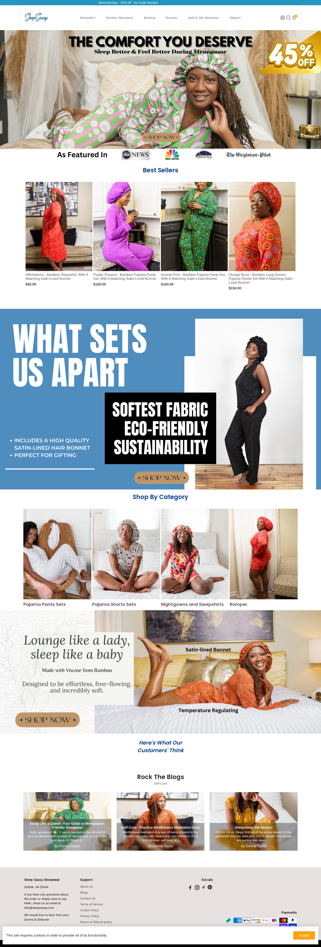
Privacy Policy (89, 916)
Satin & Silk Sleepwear (203, 17)
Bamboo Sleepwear (119, 17)
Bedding (149, 17)
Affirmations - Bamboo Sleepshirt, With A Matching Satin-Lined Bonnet (57, 276)
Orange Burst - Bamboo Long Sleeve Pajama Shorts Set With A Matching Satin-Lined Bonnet (261, 278)
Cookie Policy (89, 910)
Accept (304, 935)
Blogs (84, 892)
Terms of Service (91, 904)
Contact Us (87, 898)
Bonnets (171, 17)
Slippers (235, 17)
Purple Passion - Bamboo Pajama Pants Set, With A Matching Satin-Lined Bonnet (124, 276)
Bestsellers (87, 17)
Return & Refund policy (96, 922)
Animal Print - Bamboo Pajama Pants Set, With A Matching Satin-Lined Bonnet (193, 276)
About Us (86, 886)
